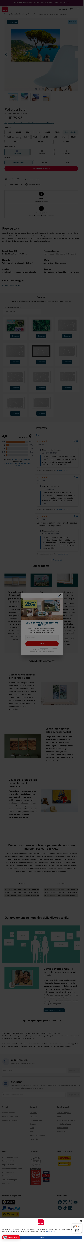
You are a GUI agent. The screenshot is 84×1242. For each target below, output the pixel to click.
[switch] (77, 1230)
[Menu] (80, 1224)
